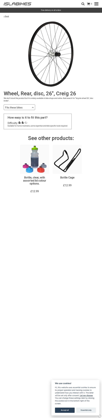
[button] (82, 3)
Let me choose (86, 395)
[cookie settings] (100, 416)
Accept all (65, 410)
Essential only (86, 410)
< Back (6, 16)
